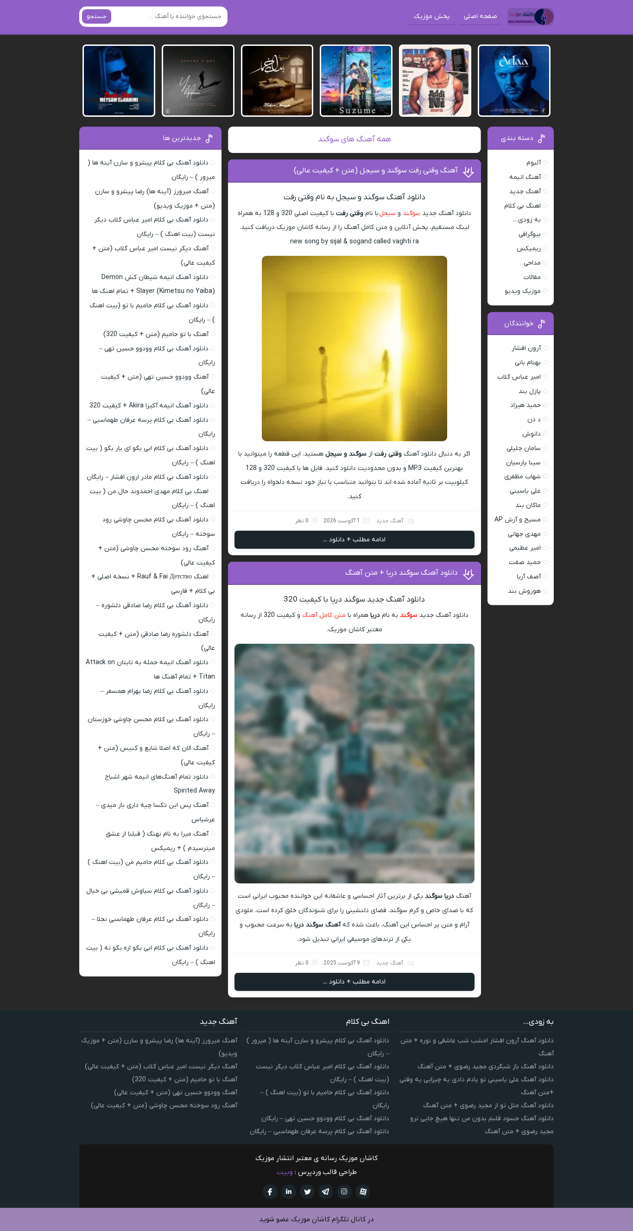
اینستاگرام (344, 1192)
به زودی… (527, 220)
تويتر (307, 1192)
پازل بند (530, 391)
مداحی (532, 263)
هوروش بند (524, 591)
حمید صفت (525, 562)
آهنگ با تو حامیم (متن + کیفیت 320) (156, 334)
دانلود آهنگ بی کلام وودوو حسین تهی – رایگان (325, 1118)
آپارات (363, 1192)
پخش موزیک (432, 16)
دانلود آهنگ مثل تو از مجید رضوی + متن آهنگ (488, 1105)
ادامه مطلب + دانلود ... (354, 539)
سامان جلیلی (523, 448)
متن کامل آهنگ (324, 615)
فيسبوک (270, 1192)
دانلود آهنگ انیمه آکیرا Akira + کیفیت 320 (149, 405)
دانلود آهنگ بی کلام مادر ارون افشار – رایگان (148, 477)
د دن (534, 419)
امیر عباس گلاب (519, 377)
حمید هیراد (525, 405)
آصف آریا (529, 576)
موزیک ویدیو (523, 291)
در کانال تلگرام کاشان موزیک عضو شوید (316, 1219)
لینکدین (289, 1192)
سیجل (387, 213)
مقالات (532, 277)
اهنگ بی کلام (522, 206)
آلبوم (533, 163)
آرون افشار (526, 348)
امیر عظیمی (525, 548)
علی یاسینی (525, 491)
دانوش (531, 434)
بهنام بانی (528, 362)
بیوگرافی (530, 234)
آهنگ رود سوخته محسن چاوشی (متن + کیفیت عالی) (164, 1105)
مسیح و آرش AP (517, 519)
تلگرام (326, 1192)
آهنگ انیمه (525, 177)
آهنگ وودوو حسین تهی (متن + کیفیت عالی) (175, 1092)
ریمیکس (529, 248)
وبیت (285, 1172)
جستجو (97, 16)
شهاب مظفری (522, 476)
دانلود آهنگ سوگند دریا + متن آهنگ (401, 572)
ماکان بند (528, 505)
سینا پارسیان (523, 462)
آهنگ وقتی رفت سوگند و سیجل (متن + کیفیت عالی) (376, 170)
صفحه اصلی (480, 16)
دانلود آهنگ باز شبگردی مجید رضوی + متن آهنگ (486, 1066)
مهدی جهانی (524, 534)
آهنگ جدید (389, 521)
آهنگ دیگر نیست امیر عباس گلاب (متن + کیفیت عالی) (161, 1066)
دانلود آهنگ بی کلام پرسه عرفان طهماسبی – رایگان (319, 1131)
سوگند (411, 213)
